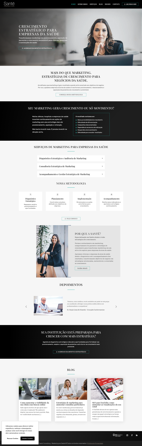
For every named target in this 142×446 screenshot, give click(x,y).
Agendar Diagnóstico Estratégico (38, 48)
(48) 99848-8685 (131, 4)
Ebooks (108, 4)
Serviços (93, 4)
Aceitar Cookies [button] (27, 438)
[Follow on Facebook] (132, 435)
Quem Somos (83, 4)
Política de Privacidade (95, 443)
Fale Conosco (72, 219)
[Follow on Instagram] (127, 435)
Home (73, 4)
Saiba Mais (82, 268)
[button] (26, 306)
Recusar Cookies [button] (12, 438)
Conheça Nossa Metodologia (71, 95)
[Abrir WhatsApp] (137, 441)
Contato (116, 4)
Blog (101, 4)
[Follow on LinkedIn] (136, 435)
